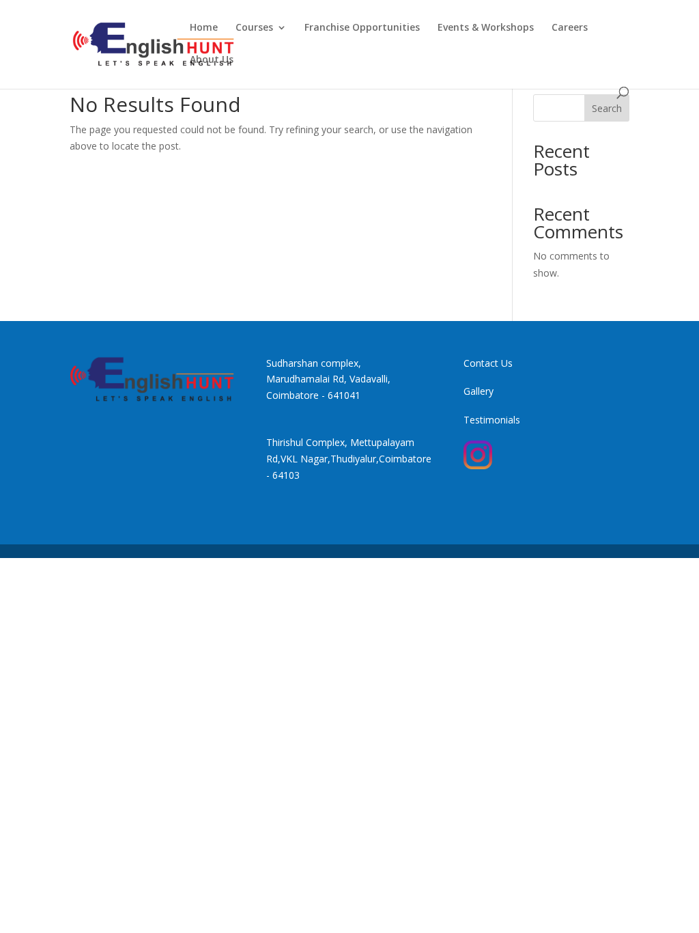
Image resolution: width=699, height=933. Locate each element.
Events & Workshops (486, 28)
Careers (570, 28)
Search (607, 108)
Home (204, 28)
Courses (254, 28)
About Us (211, 60)
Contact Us (488, 363)
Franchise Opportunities (362, 28)
